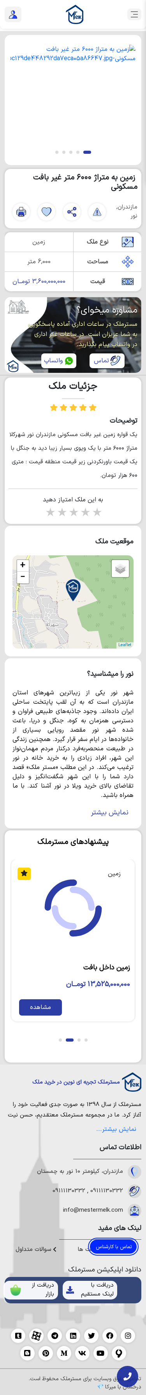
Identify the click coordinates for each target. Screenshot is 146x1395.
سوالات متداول (34, 1249)
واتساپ (53, 360)
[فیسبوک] (109, 1336)
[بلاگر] (27, 1353)
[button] (87, 152)
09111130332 (106, 1191)
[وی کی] (82, 1353)
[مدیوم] (64, 1353)
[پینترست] (46, 1353)
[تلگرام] (54, 1336)
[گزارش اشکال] (97, 212)
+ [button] (22, 566)
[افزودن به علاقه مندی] (46, 212)
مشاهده (33, 1007)
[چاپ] (21, 212)
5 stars (96, 513)
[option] (73, 93)
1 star (50, 513)
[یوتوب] (100, 1353)
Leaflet (125, 645)
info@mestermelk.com (93, 1210)
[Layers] (120, 568)
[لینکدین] (73, 1336)
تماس (101, 360)
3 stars (73, 513)
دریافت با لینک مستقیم (97, 1290)
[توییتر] (91, 1336)
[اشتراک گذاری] (72, 212)
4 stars (85, 513)
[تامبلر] (18, 1336)
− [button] (22, 577)
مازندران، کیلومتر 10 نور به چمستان (80, 1171)
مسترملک (129, 1104)
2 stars (61, 513)
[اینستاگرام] (128, 1336)
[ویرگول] (119, 1353)
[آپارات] (36, 1336)
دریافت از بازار (43, 1290)
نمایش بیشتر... (116, 1129)
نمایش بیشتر (109, 812)
